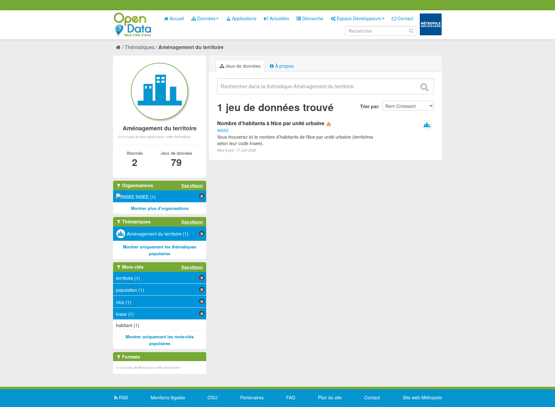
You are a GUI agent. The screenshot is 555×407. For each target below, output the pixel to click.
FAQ (290, 397)
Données (206, 18)
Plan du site (330, 397)
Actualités (278, 18)
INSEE (223, 130)
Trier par (369, 106)
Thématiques (139, 47)
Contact (404, 18)
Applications (243, 18)
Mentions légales (168, 397)
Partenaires (252, 397)
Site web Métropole (422, 397)
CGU (212, 397)
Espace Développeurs (358, 18)
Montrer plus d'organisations (160, 208)
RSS (123, 397)
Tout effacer (192, 185)
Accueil (176, 18)
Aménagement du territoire (191, 47)
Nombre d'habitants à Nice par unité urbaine (270, 123)
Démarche (312, 18)
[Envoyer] (424, 87)
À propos (284, 66)
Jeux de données (242, 66)
